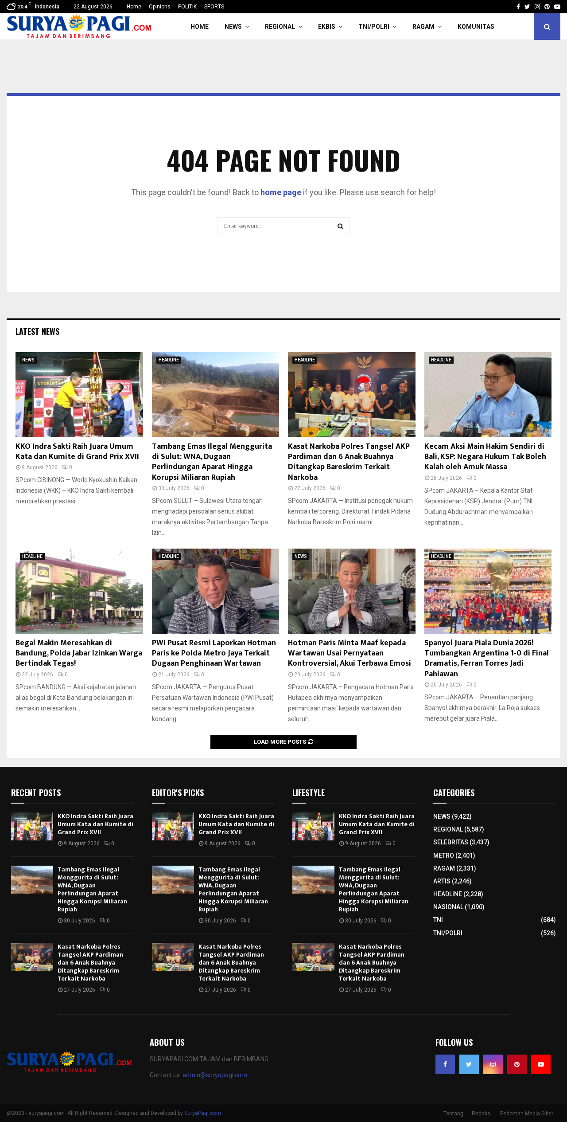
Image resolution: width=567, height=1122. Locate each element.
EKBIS (326, 26)
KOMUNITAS (476, 26)
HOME (199, 26)
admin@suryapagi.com (215, 1075)
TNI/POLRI (373, 26)
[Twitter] (469, 1064)
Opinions (160, 7)
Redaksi (482, 1113)
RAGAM (423, 26)
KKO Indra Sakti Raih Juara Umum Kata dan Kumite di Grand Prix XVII (77, 451)
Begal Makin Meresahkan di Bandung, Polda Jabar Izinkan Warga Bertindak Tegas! (79, 653)
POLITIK (187, 7)
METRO (443, 855)
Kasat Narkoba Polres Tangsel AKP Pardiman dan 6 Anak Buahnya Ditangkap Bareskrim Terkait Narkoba (349, 462)
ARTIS (441, 881)
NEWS (233, 26)
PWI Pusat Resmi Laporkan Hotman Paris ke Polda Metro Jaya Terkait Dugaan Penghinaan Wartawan (214, 653)
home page (280, 192)
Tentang (453, 1113)
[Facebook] (445, 1064)
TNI (438, 919)
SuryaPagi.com (202, 1113)
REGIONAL (280, 26)
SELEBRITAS (450, 842)
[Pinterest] (517, 1064)
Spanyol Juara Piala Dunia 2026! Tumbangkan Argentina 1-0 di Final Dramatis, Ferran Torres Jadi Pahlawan (486, 658)
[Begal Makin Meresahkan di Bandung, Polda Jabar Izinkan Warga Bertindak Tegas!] (79, 591)
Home (134, 7)
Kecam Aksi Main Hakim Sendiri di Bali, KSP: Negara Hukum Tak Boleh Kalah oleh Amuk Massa (485, 457)
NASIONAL (448, 906)
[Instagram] (493, 1064)
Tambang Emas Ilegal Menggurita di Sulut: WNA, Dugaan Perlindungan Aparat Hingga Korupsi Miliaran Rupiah (212, 462)
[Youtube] (541, 1064)
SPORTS (214, 7)
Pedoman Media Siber (526, 1113)
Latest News (37, 331)
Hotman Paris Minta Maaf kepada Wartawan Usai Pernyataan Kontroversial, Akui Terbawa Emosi (349, 653)
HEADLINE (169, 359)
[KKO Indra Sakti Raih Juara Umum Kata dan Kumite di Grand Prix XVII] (79, 394)
